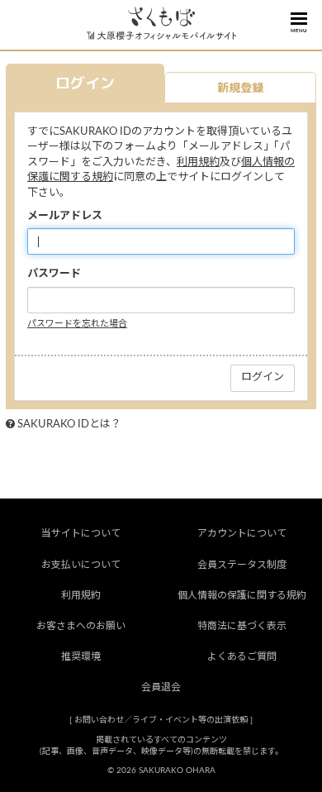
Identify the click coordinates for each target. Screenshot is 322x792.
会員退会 (161, 687)
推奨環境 (81, 656)
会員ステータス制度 (241, 565)
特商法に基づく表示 (241, 626)
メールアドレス (64, 216)
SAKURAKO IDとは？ (69, 424)
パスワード (54, 274)
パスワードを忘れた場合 (77, 323)
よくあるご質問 (242, 656)
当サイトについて (81, 533)
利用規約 (198, 162)
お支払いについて (81, 565)
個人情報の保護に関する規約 (242, 595)
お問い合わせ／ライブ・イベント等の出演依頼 (161, 720)
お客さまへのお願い (80, 626)
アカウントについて (241, 533)
